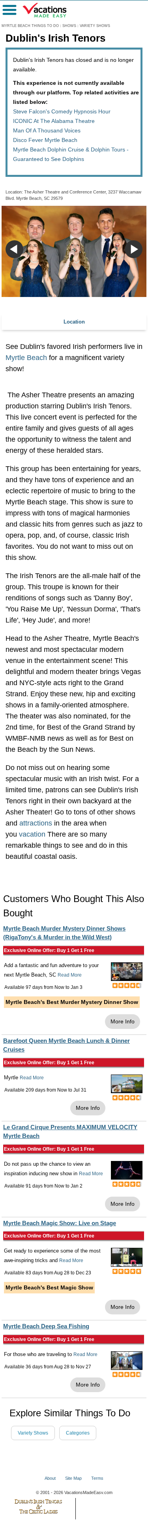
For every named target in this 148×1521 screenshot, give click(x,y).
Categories (78, 1433)
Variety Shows (33, 1433)
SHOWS (69, 26)
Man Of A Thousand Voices (47, 130)
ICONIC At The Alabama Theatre (54, 121)
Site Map (73, 1478)
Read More (70, 975)
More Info (123, 1021)
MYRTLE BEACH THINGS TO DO (30, 26)
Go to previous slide (14, 249)
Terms (97, 1478)
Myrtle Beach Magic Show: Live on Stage (59, 1223)
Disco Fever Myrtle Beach (45, 140)
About (50, 1478)
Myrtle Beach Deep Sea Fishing (46, 1326)
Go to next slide (133, 249)
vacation (32, 834)
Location (74, 322)
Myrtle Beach (26, 358)
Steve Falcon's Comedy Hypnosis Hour (62, 111)
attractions (35, 823)
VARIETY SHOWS (95, 26)
